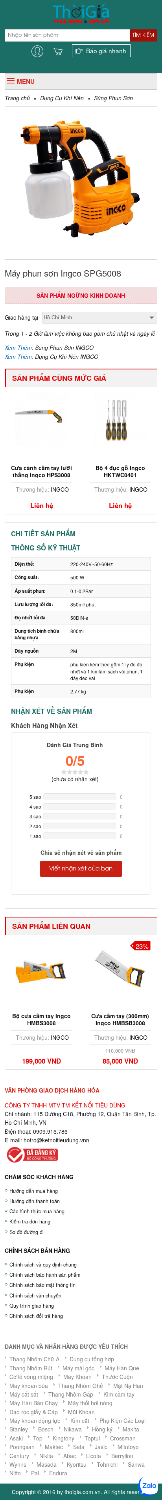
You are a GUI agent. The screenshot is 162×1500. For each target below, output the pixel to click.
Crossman (123, 1438)
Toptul (92, 1438)
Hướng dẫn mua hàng (33, 1190)
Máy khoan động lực (34, 1420)
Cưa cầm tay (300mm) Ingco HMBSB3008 (67, 1019)
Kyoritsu (77, 1464)
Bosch (45, 1429)
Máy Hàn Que (122, 1368)
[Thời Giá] (81, 13)
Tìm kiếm (143, 35)
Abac (69, 1456)
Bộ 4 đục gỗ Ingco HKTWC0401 (63, 471)
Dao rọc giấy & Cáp (33, 1412)
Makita (131, 1429)
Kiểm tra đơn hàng (29, 1221)
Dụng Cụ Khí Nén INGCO (66, 356)
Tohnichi (107, 1464)
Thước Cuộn (117, 1377)
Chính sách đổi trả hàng (36, 1315)
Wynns (17, 1464)
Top (37, 1438)
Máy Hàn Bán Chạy (33, 1403)
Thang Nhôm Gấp (70, 1394)
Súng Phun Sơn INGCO (64, 347)
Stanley (18, 1429)
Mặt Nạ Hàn (128, 1386)
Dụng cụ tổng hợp (92, 1359)
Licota (93, 1456)
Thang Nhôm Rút (30, 1368)
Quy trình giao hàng (31, 1305)
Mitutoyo (128, 1447)
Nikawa (73, 1429)
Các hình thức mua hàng (36, 1211)
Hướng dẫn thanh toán (34, 1201)
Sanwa (136, 1464)
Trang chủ (17, 98)
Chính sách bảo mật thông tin (42, 1284)
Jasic (101, 1447)
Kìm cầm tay (118, 1394)
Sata (79, 1447)
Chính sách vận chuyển (35, 1295)
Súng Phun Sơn (113, 98)
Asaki (16, 1438)
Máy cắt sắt (23, 1394)
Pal (35, 1473)
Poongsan (22, 1447)
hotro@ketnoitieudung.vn (55, 1140)
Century (19, 1456)
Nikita (46, 1456)
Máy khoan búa (28, 1386)
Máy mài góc (78, 1368)
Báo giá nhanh (106, 50)
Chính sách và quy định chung (43, 1264)
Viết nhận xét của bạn (80, 869)
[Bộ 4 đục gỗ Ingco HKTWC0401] (63, 418)
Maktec (54, 1447)
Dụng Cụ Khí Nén (62, 98)
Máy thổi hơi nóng (90, 1403)
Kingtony (63, 1438)
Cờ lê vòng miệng (31, 1377)
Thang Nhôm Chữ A (34, 1359)
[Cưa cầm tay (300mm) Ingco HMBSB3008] (66, 966)
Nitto (15, 1473)
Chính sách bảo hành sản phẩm (44, 1274)
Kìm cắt (79, 1420)
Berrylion (122, 1456)
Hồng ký (102, 1429)
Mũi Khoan (81, 1412)
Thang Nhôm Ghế (80, 1386)
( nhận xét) (75, 779)
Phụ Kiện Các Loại (122, 1420)
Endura (58, 1473)
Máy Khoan (77, 1377)
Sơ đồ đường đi (26, 1232)
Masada (47, 1464)
